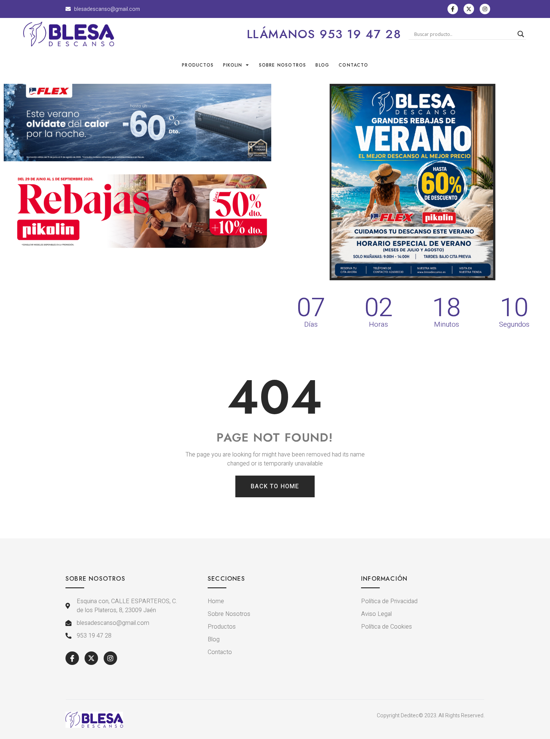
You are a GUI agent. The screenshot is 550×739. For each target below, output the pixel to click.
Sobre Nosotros (282, 65)
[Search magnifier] (521, 34)
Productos (198, 65)
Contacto (353, 65)
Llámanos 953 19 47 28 (324, 34)
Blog (322, 65)
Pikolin (232, 65)
